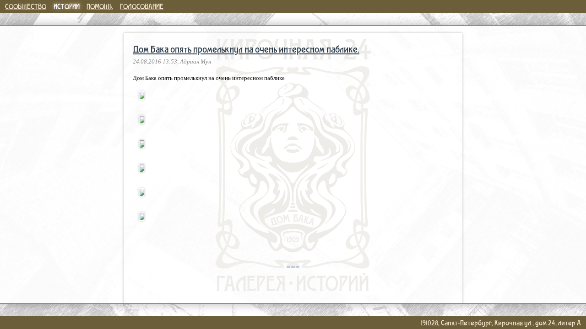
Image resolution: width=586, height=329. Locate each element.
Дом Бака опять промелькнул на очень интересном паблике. (246, 48)
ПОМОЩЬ (100, 6)
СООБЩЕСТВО (25, 6)
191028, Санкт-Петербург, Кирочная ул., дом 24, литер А (500, 322)
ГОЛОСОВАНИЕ (141, 6)
